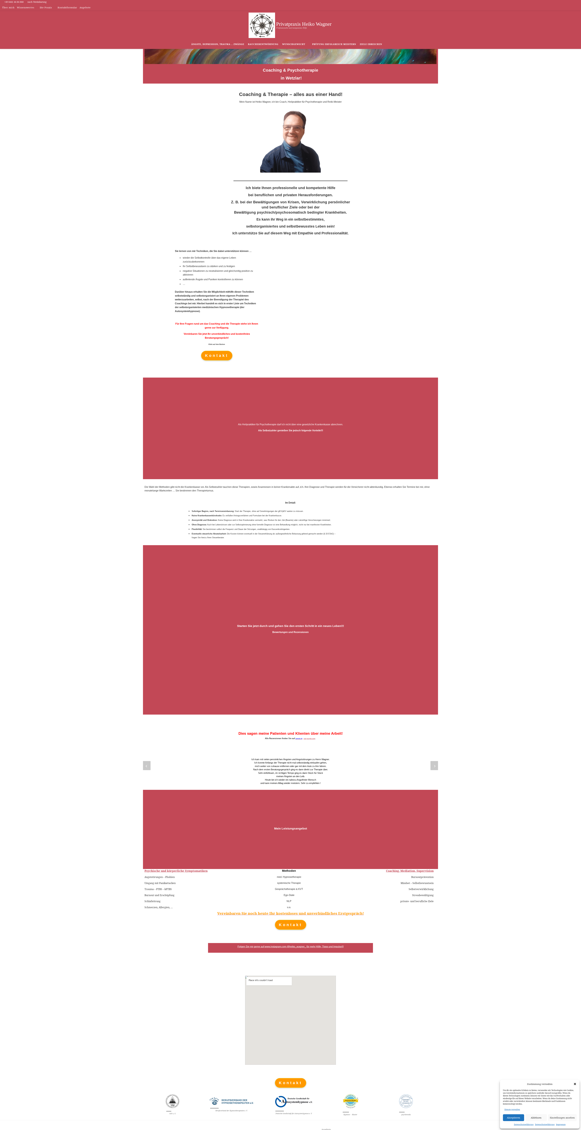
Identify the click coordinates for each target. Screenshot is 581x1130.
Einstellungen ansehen (562, 1117)
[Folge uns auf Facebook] (560, 7)
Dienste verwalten (512, 1109)
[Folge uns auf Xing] (578, 7)
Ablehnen (536, 1117)
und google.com (309, 738)
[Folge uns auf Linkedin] (569, 7)
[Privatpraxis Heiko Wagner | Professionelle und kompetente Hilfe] (262, 25)
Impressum (561, 1124)
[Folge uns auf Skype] (573, 7)
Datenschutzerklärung (523, 1124)
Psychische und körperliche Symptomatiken (176, 871)
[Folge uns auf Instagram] (565, 7)
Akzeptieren (513, 1117)
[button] (574, 1083)
